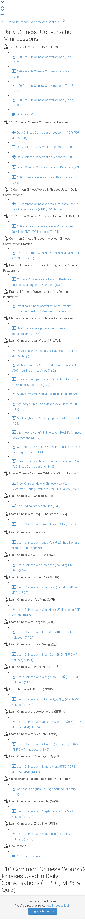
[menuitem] (2, 10)
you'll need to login (59, 905)
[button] (2, 4)
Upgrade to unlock (42, 911)
